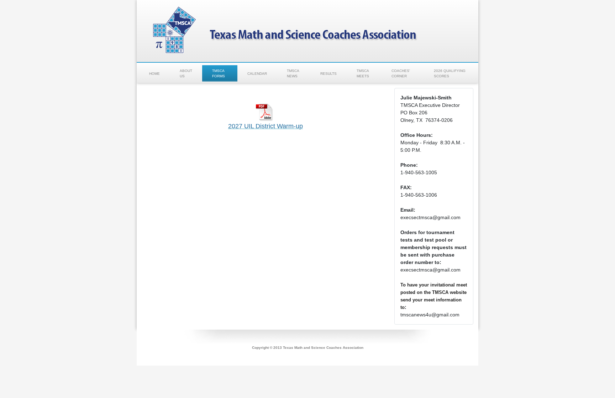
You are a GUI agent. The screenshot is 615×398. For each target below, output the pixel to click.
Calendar (257, 74)
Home (154, 74)
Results (328, 74)
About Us (186, 73)
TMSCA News (293, 73)
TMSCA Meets (363, 73)
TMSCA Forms (218, 73)
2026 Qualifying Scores (450, 73)
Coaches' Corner (400, 73)
